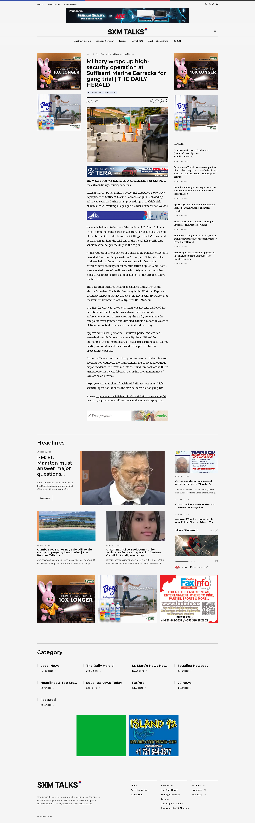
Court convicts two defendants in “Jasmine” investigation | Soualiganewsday (191, 153)
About (134, 785)
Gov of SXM (137, 40)
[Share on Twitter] (162, 101)
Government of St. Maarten (175, 808)
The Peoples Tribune (158, 40)
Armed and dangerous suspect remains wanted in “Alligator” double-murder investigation (195, 190)
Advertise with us (139, 790)
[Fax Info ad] (153, 735)
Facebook (196, 785)
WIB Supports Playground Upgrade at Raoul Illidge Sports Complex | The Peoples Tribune (194, 255)
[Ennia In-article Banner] (127, 416)
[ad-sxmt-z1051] (59, 112)
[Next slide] (216, 530)
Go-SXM (177, 40)
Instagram (197, 790)
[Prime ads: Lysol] (59, 71)
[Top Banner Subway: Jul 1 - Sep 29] (127, 15)
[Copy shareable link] (152, 101)
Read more (46, 498)
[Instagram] (213, 4)
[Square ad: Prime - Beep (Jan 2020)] (101, 735)
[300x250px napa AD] (189, 599)
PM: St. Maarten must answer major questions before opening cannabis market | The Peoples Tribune (54, 466)
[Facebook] (210, 4)
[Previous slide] (212, 530)
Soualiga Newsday (105, 40)
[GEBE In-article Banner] (127, 215)
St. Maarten (137, 794)
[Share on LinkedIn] (166, 101)
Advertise (40, 4)
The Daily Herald (82, 40)
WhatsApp (197, 794)
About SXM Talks (54, 4)
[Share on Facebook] (157, 101)
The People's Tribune (172, 803)
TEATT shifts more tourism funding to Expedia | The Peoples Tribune (194, 223)
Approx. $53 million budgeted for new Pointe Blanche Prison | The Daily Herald (194, 207)
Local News (110, 92)
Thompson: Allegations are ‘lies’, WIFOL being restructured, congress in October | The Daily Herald (195, 238)
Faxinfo (122, 40)
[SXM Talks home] (127, 31)
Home (89, 54)
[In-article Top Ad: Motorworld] (127, 171)
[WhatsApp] (217, 4)
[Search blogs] (206, 4)
